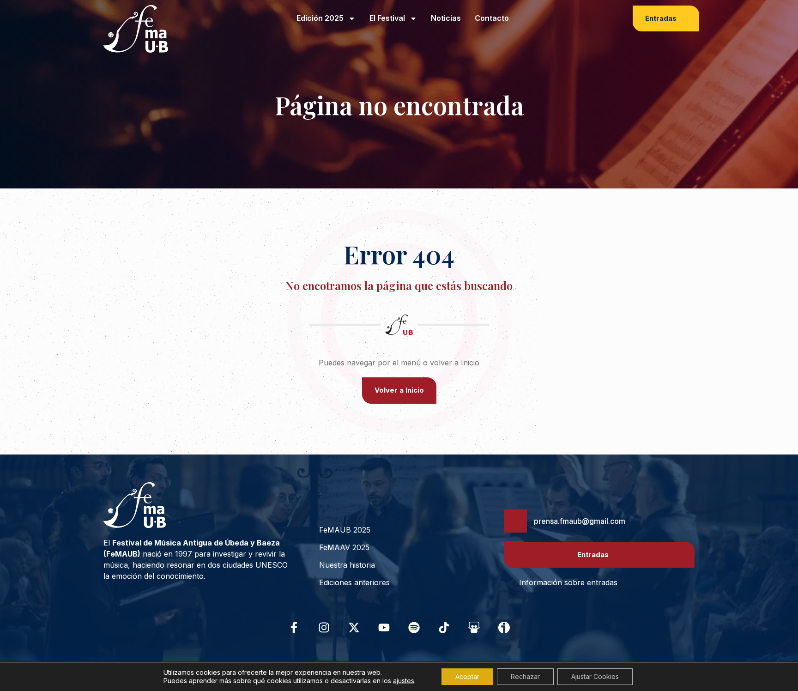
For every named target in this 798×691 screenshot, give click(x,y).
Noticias (446, 18)
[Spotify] (414, 627)
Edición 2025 (320, 18)
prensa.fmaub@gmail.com (579, 521)
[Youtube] (384, 627)
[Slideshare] (474, 627)
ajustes (403, 681)
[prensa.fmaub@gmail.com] (515, 521)
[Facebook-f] (294, 627)
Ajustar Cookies (595, 676)
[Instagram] (324, 627)
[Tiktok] (444, 627)
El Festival (387, 18)
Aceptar (467, 676)
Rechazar (525, 676)
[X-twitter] (354, 627)
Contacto (492, 18)
